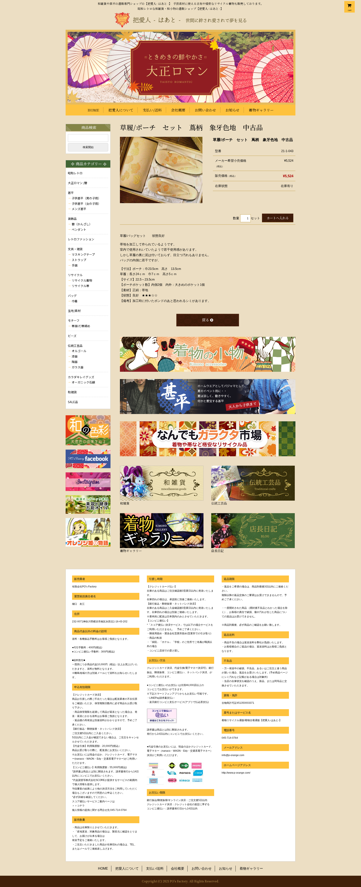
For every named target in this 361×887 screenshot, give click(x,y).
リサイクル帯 (80, 286)
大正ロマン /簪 (77, 183)
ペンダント (79, 229)
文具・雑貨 (75, 249)
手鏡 (75, 265)
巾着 (75, 301)
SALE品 (73, 402)
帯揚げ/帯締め (81, 326)
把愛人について (120, 110)
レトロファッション (81, 239)
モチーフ (73, 320)
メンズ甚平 (79, 209)
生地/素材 (74, 311)
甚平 (71, 193)
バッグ (72, 296)
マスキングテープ (83, 254)
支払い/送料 (152, 110)
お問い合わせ (205, 110)
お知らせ (232, 110)
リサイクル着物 (82, 280)
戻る (205, 319)
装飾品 (72, 219)
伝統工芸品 (75, 346)
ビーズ (72, 336)
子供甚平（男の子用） (86, 198)
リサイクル (75, 275)
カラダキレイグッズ (81, 377)
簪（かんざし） (82, 224)
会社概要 (178, 110)
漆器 (75, 356)
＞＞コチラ (78, 805)
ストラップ (79, 260)
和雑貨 (72, 392)
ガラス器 (77, 367)
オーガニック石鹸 (83, 382)
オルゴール (79, 351)
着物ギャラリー (261, 110)
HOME (93, 110)
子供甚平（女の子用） (86, 203)
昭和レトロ (75, 173)
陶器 (75, 362)
